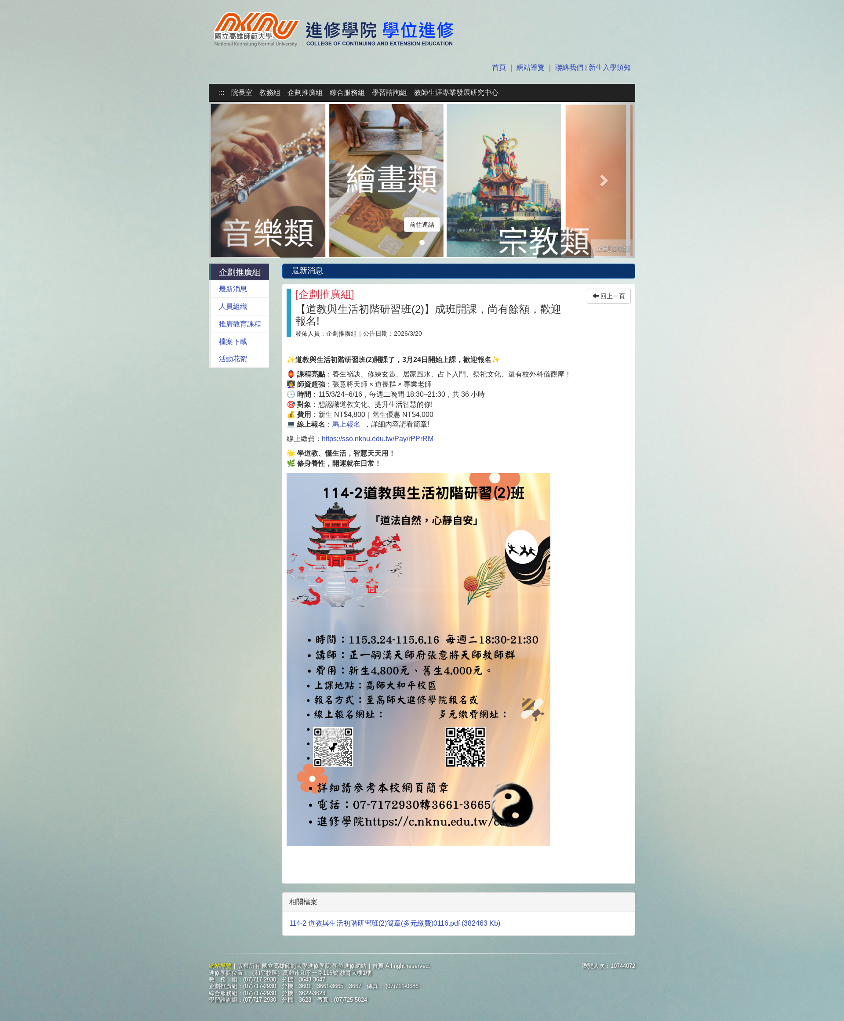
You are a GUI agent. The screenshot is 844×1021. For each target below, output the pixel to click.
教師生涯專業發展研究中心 (456, 92)
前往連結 (422, 224)
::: (221, 92)
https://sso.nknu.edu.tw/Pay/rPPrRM (377, 438)
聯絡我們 (569, 67)
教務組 (269, 92)
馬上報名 (346, 424)
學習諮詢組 (389, 92)
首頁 (500, 67)
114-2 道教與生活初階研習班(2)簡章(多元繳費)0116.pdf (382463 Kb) (394, 923)
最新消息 (233, 289)
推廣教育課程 (240, 324)
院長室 (241, 92)
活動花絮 (233, 358)
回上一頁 (612, 296)
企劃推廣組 (305, 92)
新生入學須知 (609, 67)
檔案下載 (233, 341)
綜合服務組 (347, 92)
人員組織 (233, 306)
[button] (241, 180)
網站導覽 (531, 67)
